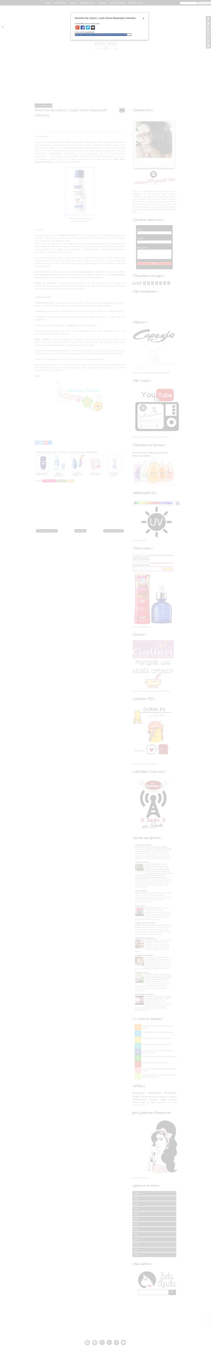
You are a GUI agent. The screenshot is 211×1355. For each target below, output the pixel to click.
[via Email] (92, 29)
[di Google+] (77, 29)
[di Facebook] (82, 29)
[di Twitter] (87, 29)
